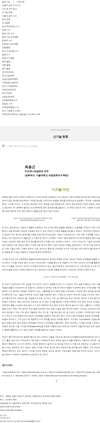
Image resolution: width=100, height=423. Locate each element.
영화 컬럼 (6, 61)
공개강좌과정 (8, 72)
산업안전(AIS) (8, 97)
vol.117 (37, 421)
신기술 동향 (7, 12)
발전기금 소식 (8, 33)
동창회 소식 (7, 40)
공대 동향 (6, 19)
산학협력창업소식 (10, 100)
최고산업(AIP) (8, 76)
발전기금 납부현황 (10, 37)
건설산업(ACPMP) (10, 79)
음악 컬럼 (6, 68)
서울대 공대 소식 (9, 16)
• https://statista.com (11, 372)
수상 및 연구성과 (9, 9)
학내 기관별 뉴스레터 (11, 111)
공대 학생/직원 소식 (10, 26)
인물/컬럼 (6, 47)
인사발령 (6, 23)
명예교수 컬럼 (8, 58)
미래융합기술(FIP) (10, 83)
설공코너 (6, 54)
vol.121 (10, 421)
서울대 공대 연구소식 (11, 5)
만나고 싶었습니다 (10, 51)
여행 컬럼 (6, 65)
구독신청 (21, 2)
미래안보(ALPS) (9, 90)
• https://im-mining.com (85, 372)
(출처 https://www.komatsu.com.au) (32, 220)
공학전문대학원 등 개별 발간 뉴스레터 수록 (21, 114)
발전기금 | (9, 2)
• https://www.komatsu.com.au (34, 372)
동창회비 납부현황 (10, 44)
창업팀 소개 (7, 104)
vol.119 (24, 421)
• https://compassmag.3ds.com (60, 372)
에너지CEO (7, 93)
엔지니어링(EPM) (9, 86)
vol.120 (17, 421)
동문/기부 (6, 30)
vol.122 (3, 421)
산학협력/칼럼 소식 (10, 107)
